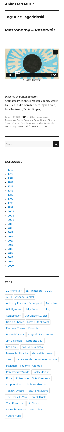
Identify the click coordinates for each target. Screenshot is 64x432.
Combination (13, 315)
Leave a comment (39, 126)
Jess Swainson (28, 123)
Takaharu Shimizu (35, 384)
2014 (25, 117)
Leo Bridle (49, 123)
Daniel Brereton (25, 120)
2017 (10, 253)
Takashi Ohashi (15, 390)
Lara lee (39, 123)
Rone (9, 378)
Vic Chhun (34, 403)
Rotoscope (22, 378)
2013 (10, 236)
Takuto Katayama (37, 390)
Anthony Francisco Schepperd (24, 303)
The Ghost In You (16, 397)
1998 (10, 203)
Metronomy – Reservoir (30, 29)
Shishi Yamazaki (41, 378)
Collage (47, 309)
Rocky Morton (41, 372)
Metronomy (10, 126)
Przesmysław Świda (17, 372)
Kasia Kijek (12, 347)
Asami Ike (51, 303)
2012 (10, 232)
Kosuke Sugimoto (32, 347)
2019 (10, 261)
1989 (10, 194)
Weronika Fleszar (16, 409)
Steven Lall (22, 126)
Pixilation (11, 365)
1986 (10, 190)
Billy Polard (33, 309)
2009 (11, 219)
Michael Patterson (42, 353)
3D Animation (34, 290)
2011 (10, 228)
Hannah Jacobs (15, 334)
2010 (10, 223)
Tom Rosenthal (15, 403)
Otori (9, 359)
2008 (11, 215)
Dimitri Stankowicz (38, 322)
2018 (10, 257)
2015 (10, 244)
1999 (10, 207)
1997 (10, 198)
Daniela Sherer (15, 322)
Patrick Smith (24, 359)
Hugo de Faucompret (41, 334)
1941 (10, 169)
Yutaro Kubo (13, 415)
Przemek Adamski (31, 365)
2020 (11, 265)
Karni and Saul (34, 340)
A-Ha (9, 297)
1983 (10, 182)
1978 (10, 173)
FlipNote (33, 328)
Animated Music (20, 4)
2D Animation (36, 117)
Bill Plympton (14, 309)
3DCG (48, 290)
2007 (11, 211)
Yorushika (36, 409)
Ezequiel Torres (15, 328)
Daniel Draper (40, 120)
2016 (10, 248)
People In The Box (46, 359)
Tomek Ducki (38, 397)
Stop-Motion (13, 384)
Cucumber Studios (36, 315)
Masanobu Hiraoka (17, 353)
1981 (10, 178)
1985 (10, 186)
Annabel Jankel (24, 297)
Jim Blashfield (14, 340)
